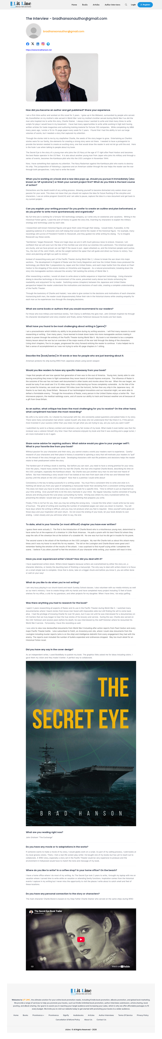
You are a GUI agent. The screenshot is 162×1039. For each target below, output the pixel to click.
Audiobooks (78, 1015)
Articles (96, 4)
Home (74, 4)
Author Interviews (112, 4)
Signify (66, 1015)
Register (146, 5)
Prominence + (38, 1015)
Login (133, 5)
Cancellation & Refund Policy (68, 1020)
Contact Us (101, 1020)
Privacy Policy (143, 1015)
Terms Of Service (125, 1015)
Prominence (54, 1015)
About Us (88, 1020)
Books (85, 4)
